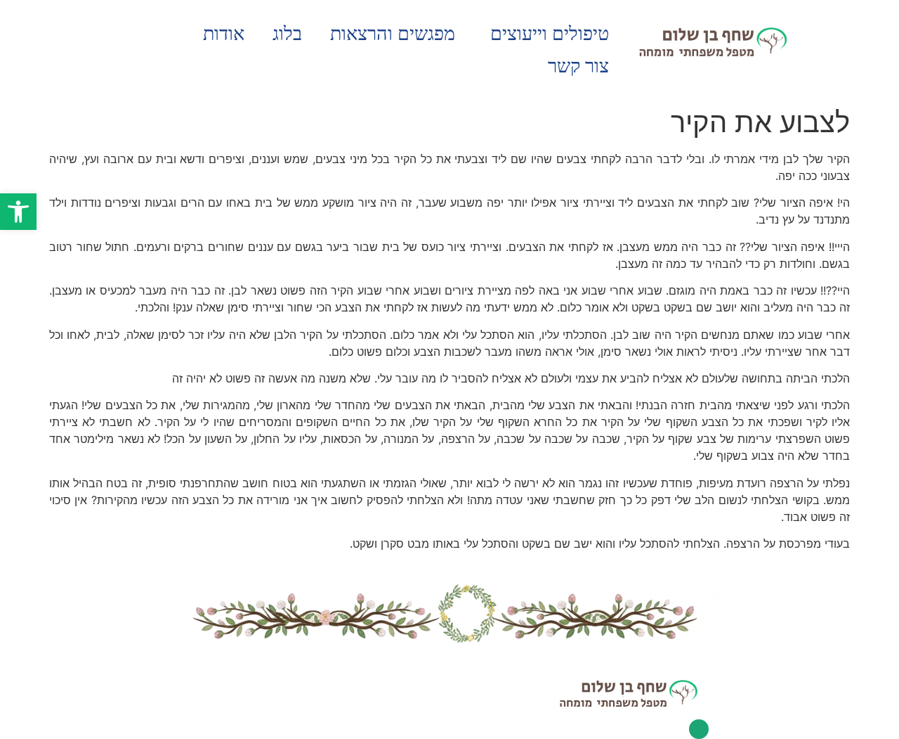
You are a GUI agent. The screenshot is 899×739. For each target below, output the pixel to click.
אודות (223, 33)
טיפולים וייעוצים (549, 33)
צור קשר (578, 66)
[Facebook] (699, 729)
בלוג (287, 33)
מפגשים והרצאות (392, 33)
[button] (18, 211)
